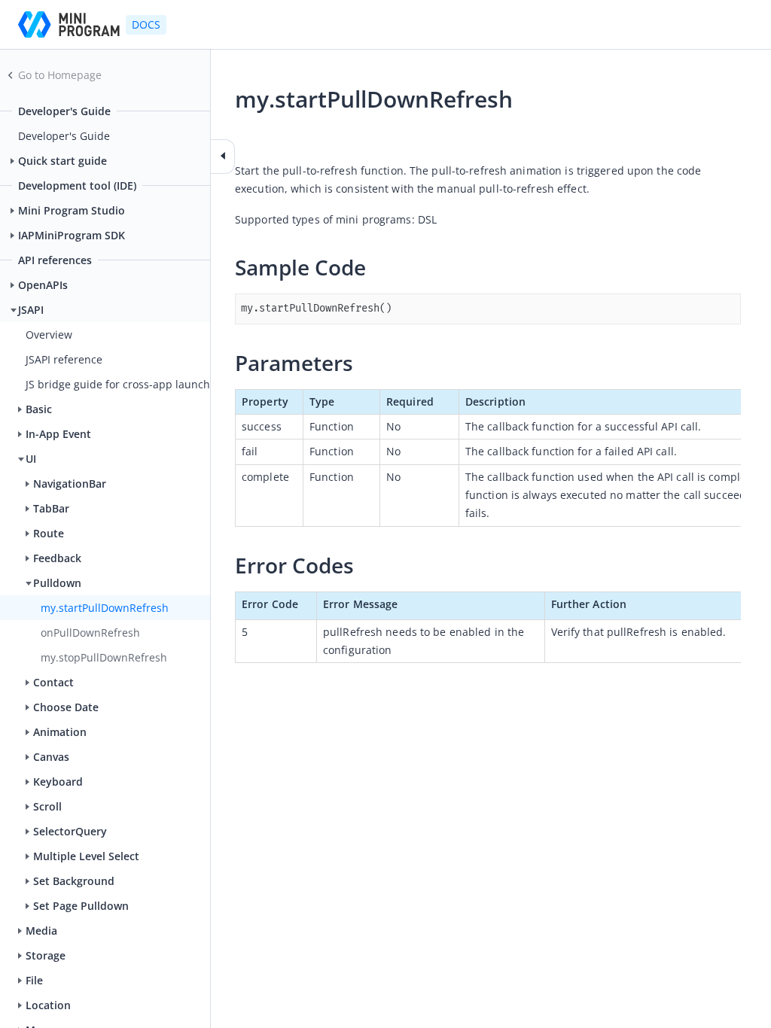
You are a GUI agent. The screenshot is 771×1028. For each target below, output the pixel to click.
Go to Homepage (60, 75)
